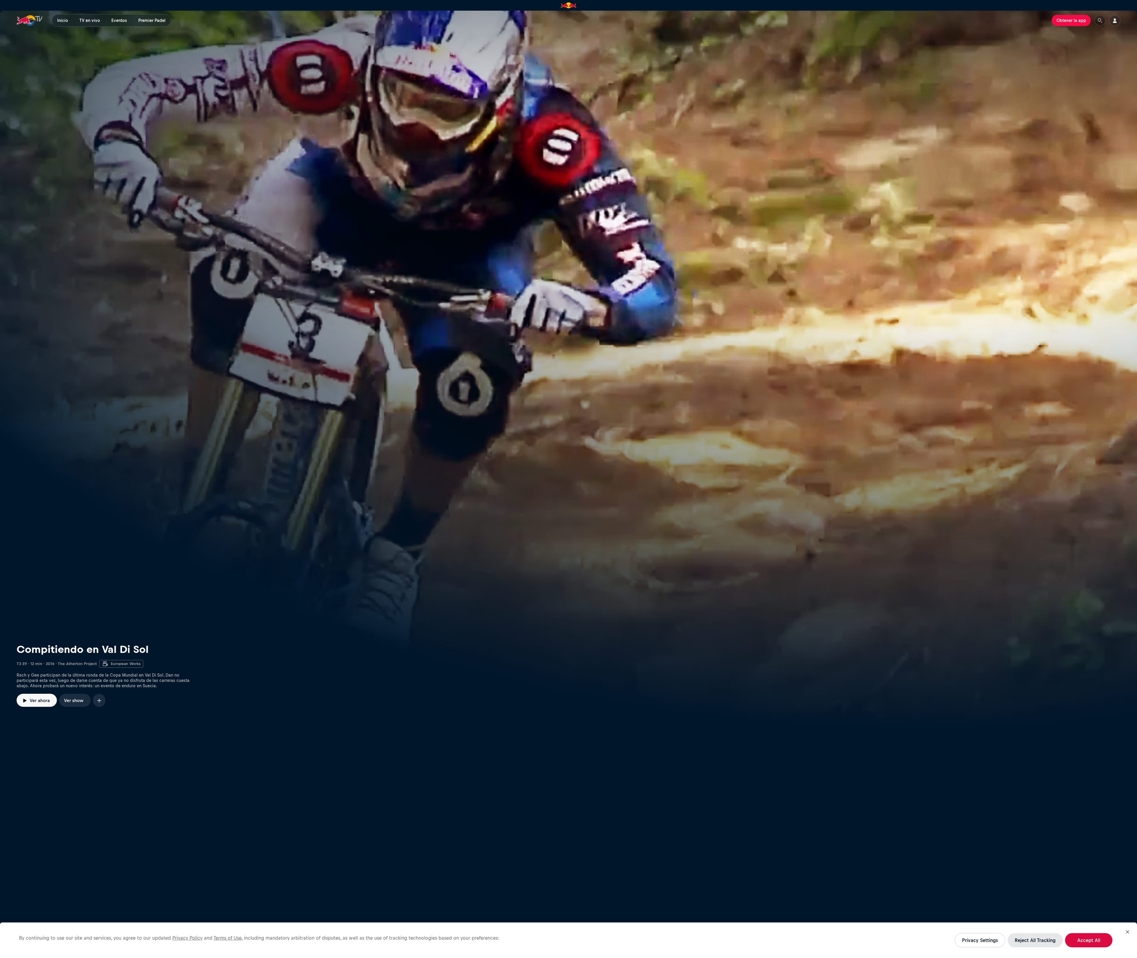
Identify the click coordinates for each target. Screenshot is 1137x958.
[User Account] (1114, 20)
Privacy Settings (980, 940)
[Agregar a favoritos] (99, 700)
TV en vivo (89, 20)
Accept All (1088, 940)
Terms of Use (227, 938)
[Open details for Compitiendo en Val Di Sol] (568, 370)
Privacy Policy (187, 938)
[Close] (1127, 932)
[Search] (1100, 20)
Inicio (62, 20)
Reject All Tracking (1035, 940)
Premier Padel (152, 20)
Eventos (119, 20)
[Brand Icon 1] (568, 5)
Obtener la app (1071, 20)
